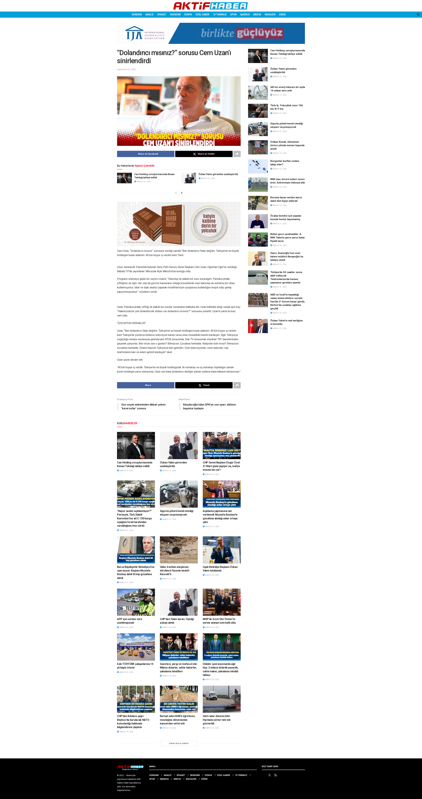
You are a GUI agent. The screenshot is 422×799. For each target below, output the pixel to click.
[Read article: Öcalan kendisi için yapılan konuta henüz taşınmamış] (258, 221)
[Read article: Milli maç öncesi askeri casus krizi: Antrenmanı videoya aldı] (258, 185)
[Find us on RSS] (275, 775)
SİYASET (161, 14)
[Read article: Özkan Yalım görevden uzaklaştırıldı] (188, 178)
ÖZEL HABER (202, 14)
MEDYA (257, 14)
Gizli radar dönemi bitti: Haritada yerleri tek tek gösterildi (216, 720)
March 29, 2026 (126, 732)
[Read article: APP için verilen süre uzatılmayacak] (136, 602)
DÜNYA (188, 14)
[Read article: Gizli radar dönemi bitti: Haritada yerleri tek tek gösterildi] (222, 699)
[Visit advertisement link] (211, 36)
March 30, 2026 (212, 575)
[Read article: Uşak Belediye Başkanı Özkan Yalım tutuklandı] (222, 549)
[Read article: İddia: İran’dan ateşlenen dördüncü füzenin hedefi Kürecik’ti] (179, 549)
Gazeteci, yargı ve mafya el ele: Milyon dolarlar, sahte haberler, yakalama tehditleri (178, 667)
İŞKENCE (245, 14)
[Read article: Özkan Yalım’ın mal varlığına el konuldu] (258, 326)
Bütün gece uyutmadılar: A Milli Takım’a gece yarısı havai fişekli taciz (287, 238)
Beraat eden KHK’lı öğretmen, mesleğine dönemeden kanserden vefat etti (177, 720)
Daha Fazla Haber (179, 743)
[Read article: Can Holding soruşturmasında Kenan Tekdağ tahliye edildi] (124, 178)
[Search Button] (418, 15)
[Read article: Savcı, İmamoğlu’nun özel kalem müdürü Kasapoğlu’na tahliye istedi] (258, 258)
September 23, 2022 (126, 69)
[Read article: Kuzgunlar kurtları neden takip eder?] (258, 166)
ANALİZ (149, 14)
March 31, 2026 (143, 181)
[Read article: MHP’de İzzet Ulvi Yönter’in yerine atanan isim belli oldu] (222, 602)
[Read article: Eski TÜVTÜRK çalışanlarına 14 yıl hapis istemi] (136, 646)
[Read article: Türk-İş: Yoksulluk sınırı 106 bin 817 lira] (258, 111)
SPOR (233, 14)
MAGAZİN (270, 14)
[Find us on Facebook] (263, 775)
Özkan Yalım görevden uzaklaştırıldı (218, 174)
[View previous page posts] (175, 193)
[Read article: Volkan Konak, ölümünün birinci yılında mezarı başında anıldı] (258, 147)
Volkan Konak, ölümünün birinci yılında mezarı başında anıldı (287, 145)
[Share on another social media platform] (237, 154)
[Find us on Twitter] (269, 775)
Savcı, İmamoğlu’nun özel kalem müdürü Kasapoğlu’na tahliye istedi (286, 256)
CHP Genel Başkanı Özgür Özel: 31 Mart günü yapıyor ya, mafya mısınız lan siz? (221, 466)
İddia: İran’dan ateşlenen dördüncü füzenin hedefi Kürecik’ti (174, 570)
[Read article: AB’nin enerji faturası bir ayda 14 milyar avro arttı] (258, 92)
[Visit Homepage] (211, 6)
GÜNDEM (137, 14)
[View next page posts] (181, 193)
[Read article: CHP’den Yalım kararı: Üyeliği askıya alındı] (179, 602)
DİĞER (282, 14)
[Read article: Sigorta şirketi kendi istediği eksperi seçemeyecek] (179, 493)
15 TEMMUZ (220, 14)
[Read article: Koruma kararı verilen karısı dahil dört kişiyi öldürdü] (258, 203)
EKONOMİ (175, 14)
